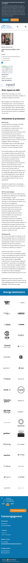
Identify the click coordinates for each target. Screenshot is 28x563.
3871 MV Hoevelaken (6, 525)
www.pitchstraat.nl (5, 550)
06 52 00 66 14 (6, 60)
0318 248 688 (6, 58)
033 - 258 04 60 (4, 541)
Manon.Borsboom (7, 56)
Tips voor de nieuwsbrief (18, 510)
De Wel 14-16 (4, 523)
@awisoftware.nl (16, 56)
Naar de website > (7, 80)
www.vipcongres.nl (5, 552)
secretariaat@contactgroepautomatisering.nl (11, 543)
